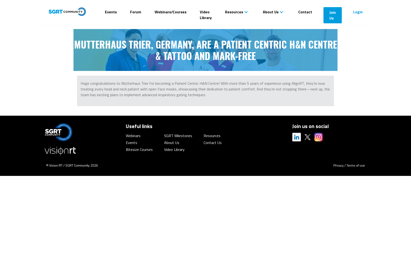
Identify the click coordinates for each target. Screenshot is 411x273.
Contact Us (213, 142)
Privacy (338, 165)
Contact (305, 12)
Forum (135, 12)
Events (111, 12)
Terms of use (356, 165)
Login (358, 12)
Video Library (206, 14)
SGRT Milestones (178, 136)
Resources (234, 12)
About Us (271, 12)
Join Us (332, 15)
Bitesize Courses (139, 149)
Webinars (133, 136)
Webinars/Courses (170, 12)
